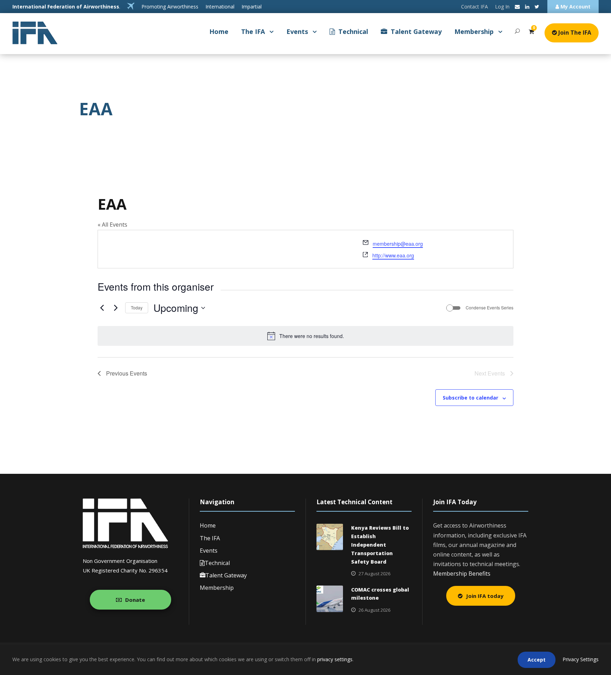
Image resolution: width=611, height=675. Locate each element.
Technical (353, 31)
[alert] (305, 336)
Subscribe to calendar (470, 397)
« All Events (112, 224)
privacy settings (335, 659)
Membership (474, 31)
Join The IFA (574, 32)
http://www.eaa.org (393, 255)
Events (297, 31)
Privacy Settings (581, 659)
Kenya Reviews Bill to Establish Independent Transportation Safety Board (380, 544)
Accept (537, 659)
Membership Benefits (461, 573)
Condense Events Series (489, 307)
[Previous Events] (102, 308)
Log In (502, 6)
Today (136, 307)
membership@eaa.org (398, 243)
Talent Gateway (416, 31)
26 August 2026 (374, 610)
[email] (517, 6)
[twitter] (537, 6)
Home (218, 31)
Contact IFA (474, 6)
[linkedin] (527, 6)
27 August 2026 (374, 573)
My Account (574, 6)
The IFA (253, 31)
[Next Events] (115, 308)
